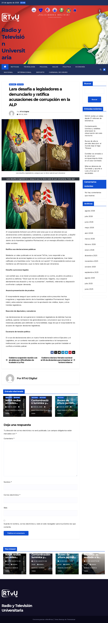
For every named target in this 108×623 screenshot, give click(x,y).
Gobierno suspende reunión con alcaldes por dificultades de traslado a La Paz (23, 360)
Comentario (9, 438)
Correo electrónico (12, 495)
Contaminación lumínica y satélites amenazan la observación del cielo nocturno (93, 131)
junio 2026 (89, 222)
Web (5, 508)
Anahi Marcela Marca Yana (14, 411)
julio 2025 (89, 283)
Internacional (25, 72)
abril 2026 (89, 233)
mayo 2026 (89, 227)
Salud (55, 67)
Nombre (8, 482)
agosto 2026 (90, 211)
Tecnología (29, 67)
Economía (80, 67)
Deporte (40, 72)
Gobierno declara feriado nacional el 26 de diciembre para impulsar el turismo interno (56, 360)
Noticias (15, 67)
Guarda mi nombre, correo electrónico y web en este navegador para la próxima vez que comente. (40, 525)
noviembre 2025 (91, 261)
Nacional (8, 72)
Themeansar (71, 619)
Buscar (87, 83)
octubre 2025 (90, 267)
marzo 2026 (90, 239)
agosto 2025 (90, 278)
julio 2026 (89, 216)
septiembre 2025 (91, 272)
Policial (44, 67)
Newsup (61, 619)
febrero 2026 (90, 244)
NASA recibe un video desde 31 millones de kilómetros (94, 118)
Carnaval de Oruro (58, 72)
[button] (100, 69)
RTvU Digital (24, 112)
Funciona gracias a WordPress (43, 619)
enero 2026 (89, 250)
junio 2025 (89, 289)
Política (67, 67)
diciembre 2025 (91, 255)
